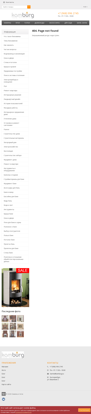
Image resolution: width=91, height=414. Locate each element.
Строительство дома (12, 134)
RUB (85, 7)
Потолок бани (9, 240)
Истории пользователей (13, 103)
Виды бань (8, 201)
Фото (4, 370)
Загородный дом (10, 142)
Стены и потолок (10, 62)
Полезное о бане (10, 227)
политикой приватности (23, 412)
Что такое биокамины (12, 36)
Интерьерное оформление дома (14, 113)
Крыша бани (8, 214)
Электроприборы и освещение (11, 81)
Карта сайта (6, 384)
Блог (3, 374)
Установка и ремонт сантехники (11, 124)
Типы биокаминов (10, 41)
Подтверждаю (84, 410)
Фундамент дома (10, 160)
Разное (6, 129)
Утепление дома (10, 119)
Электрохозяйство (11, 147)
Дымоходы (39, 23)
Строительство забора (12, 155)
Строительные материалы (14, 138)
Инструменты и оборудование (9, 169)
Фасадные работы (11, 108)
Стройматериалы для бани (14, 179)
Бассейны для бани (11, 196)
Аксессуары (54, 23)
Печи (18, 23)
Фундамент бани (10, 183)
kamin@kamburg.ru (57, 374)
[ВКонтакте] (3, 399)
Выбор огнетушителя (12, 231)
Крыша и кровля (10, 67)
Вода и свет (8, 205)
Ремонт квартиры (10, 90)
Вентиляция (8, 151)
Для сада (68, 23)
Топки (27, 23)
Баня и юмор (8, 192)
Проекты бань (9, 244)
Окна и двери (9, 58)
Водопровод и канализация (14, 54)
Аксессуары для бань (12, 188)
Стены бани (8, 253)
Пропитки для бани (11, 248)
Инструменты (9, 209)
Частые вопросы (10, 49)
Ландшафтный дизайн (12, 99)
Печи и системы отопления (14, 75)
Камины (7, 23)
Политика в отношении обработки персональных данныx (13, 259)
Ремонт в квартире (11, 164)
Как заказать (9, 45)
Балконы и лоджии (11, 175)
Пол (5, 86)
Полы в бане (8, 235)
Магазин (5, 367)
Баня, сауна (82, 23)
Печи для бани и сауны (12, 222)
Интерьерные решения (12, 95)
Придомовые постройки (13, 71)
